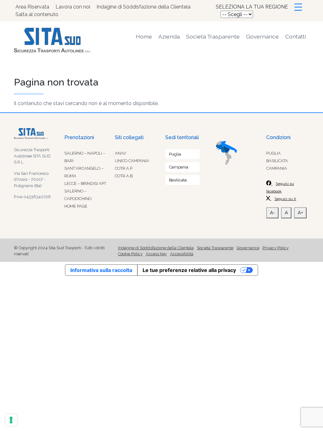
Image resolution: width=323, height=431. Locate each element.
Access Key (156, 253)
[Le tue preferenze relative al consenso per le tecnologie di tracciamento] (11, 420)
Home (144, 36)
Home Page (75, 206)
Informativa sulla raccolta (101, 270)
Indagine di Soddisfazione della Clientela (144, 7)
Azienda (169, 36)
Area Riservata (32, 7)
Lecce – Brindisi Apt (85, 183)
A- (272, 212)
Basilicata (178, 180)
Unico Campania (132, 160)
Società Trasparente (213, 36)
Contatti (295, 36)
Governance (262, 36)
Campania (178, 167)
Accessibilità (181, 253)
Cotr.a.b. (124, 176)
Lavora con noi (73, 7)
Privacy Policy (275, 247)
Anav (120, 153)
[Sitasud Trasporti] (60, 40)
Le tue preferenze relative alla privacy (189, 270)
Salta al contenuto (36, 14)
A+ (300, 212)
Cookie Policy (130, 253)
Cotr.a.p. (124, 168)
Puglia (175, 154)
